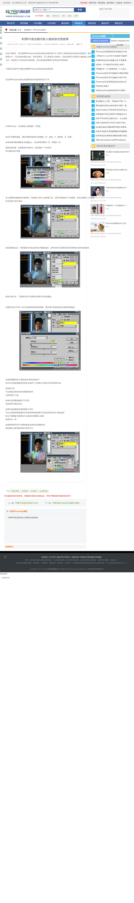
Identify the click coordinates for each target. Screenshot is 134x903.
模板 (48, 15)
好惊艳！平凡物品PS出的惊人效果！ (111, 64)
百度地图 (97, 557)
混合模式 (34, 491)
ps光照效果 (44, 491)
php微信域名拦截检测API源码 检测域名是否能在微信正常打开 (112, 127)
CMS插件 (52, 23)
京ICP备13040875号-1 (96, 569)
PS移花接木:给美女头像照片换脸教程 (67, 503)
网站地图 (90, 557)
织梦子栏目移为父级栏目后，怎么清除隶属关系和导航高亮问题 (112, 118)
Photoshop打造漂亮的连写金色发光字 (111, 81)
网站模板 (101, 2)
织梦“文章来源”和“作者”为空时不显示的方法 (112, 122)
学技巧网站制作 (18, 13)
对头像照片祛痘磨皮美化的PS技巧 (118, 152)
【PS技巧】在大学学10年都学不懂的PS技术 (112, 56)
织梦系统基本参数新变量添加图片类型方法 (112, 135)
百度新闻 (83, 557)
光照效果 (25, 491)
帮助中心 (67, 557)
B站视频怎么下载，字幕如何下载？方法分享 (112, 101)
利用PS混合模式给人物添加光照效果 (23, 517)
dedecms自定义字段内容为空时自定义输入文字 (112, 109)
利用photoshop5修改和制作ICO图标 (110, 90)
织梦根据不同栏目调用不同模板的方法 (111, 114)
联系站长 (127, 2)
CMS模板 (38, 23)
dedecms (56, 15)
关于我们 (52, 557)
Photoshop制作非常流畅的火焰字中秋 (111, 77)
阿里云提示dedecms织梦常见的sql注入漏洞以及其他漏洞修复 (112, 139)
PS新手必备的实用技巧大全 (26, 503)
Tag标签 (119, 2)
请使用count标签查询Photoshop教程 (100, 41)
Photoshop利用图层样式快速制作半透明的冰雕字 (112, 51)
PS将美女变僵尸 (102, 86)
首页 (19, 29)
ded (63, 15)
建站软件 (105, 23)
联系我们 (45, 557)
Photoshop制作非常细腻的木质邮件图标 (112, 73)
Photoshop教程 (39, 29)
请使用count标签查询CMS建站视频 (120, 41)
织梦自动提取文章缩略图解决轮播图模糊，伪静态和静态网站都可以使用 (112, 131)
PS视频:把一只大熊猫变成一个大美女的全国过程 (112, 68)
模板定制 (119, 23)
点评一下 (79, 44)
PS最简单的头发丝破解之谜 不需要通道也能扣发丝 (112, 60)
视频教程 (79, 23)
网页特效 (92, 2)
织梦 (76, 15)
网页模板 (24, 23)
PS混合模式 (15, 491)
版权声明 (60, 557)
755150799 (53, 2)
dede (70, 15)
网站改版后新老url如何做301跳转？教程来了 (112, 105)
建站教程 (110, 2)
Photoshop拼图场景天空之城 (116, 223)
